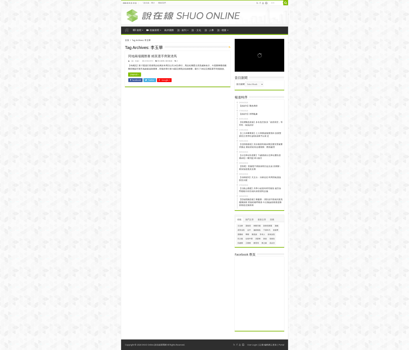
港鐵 (276, 226)
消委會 (258, 239)
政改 (265, 239)
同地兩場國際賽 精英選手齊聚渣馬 (152, 56)
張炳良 (272, 239)
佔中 (249, 230)
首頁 (127, 30)
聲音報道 (168, 61)
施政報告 (257, 230)
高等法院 (241, 230)
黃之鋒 (264, 243)
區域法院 (271, 234)
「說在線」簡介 (148, 3)
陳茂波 (254, 234)
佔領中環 (249, 239)
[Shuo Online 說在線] (204, 15)
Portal (281, 345)
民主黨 (240, 239)
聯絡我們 (162, 3)
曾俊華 (275, 230)
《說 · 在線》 (135, 61)
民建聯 (240, 243)
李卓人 (262, 234)
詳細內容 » (134, 74)
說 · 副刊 (181, 30)
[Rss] (257, 3)
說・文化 (196, 30)
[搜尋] (285, 2)
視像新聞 (154, 30)
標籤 (239, 219)
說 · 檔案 (221, 30)
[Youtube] (263, 3)
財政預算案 (267, 226)
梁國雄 (240, 234)
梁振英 (248, 226)
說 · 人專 (209, 30)
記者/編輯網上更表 (268, 345)
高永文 (272, 243)
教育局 (256, 243)
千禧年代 (266, 230)
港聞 (138, 30)
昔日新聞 (160, 61)
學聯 (247, 234)
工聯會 (248, 243)
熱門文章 (249, 219)
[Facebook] (260, 3)
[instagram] (266, 3)
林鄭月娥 (257, 226)
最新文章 (262, 219)
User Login (252, 345)
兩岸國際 (169, 30)
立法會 (240, 226)
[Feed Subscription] (229, 47)
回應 (272, 219)
